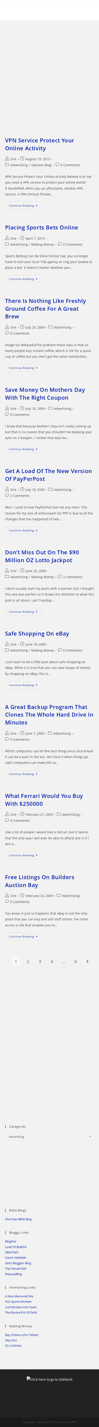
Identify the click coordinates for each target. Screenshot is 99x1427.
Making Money (42, 244)
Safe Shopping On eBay (37, 633)
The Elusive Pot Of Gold (21, 1312)
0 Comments (70, 165)
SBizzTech (11, 1252)
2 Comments (20, 495)
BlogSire (10, 1241)
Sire (13, 159)
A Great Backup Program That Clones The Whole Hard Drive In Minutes (49, 714)
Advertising (19, 165)
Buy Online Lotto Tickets (21, 1335)
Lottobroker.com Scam (21, 1307)
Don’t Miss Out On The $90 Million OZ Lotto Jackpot (42, 556)
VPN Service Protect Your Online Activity (39, 144)
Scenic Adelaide (15, 1257)
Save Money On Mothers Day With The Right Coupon (45, 393)
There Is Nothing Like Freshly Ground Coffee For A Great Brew (45, 308)
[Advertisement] (49, 72)
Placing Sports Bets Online (42, 227)
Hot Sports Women (18, 1301)
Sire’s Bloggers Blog (18, 1263)
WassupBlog (13, 1274)
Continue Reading (25, 206)
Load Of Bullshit (16, 1247)
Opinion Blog (41, 165)
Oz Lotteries (13, 1345)
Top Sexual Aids (15, 1268)
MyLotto (11, 1340)
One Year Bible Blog (18, 1219)
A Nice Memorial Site (19, 1296)
